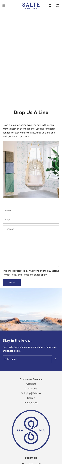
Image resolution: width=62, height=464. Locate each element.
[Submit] (55, 359)
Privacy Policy (10, 274)
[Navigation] (4, 5)
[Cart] (57, 5)
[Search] (50, 5)
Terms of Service (31, 274)
